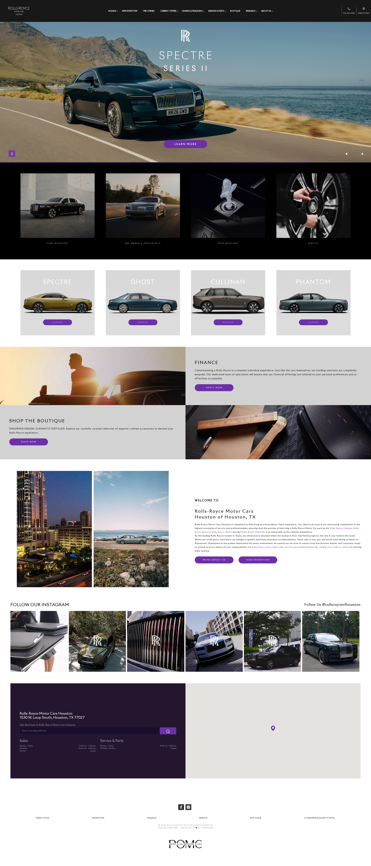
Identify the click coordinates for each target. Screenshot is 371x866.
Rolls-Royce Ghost (222, 532)
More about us (214, 560)
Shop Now (28, 442)
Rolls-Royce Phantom (253, 532)
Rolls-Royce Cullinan (341, 528)
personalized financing (306, 547)
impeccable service (282, 547)
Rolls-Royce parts (261, 547)
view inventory (258, 560)
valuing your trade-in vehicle (334, 547)
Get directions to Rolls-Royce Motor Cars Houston (48, 725)
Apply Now (214, 388)
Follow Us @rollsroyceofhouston (332, 604)
